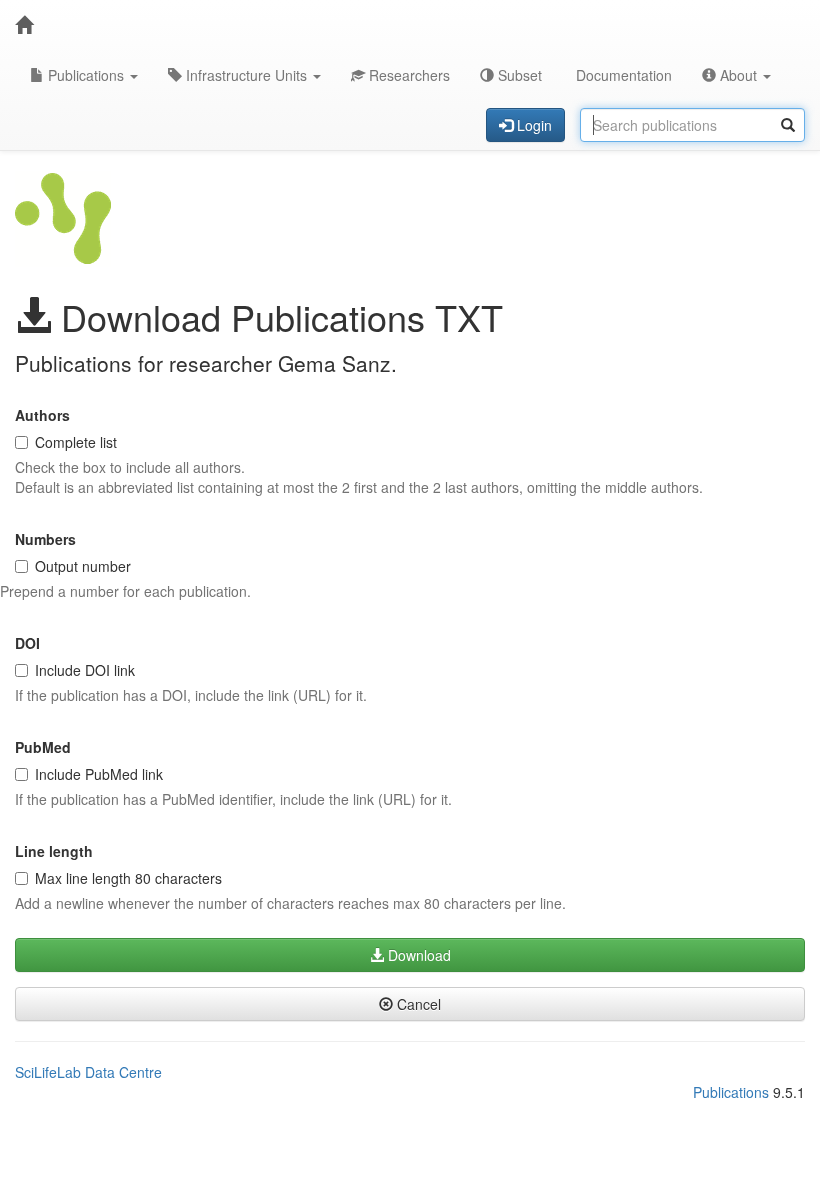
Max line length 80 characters (128, 878)
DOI (27, 643)
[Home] (24, 25)
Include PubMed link (99, 774)
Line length (54, 851)
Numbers (45, 539)
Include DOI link (85, 670)
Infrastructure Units (246, 75)
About (738, 75)
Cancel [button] (417, 1004)
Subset (518, 75)
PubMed (43, 747)
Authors (42, 415)
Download (417, 955)
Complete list (76, 442)
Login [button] (532, 125)
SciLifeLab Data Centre (88, 1072)
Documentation (622, 75)
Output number (83, 566)
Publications (86, 75)
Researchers (407, 75)
